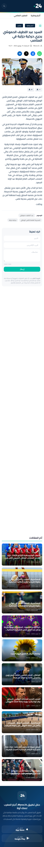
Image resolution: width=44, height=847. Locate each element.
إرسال (22, 269)
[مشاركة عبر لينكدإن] (19, 53)
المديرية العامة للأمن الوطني (30, 220)
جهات (8, 15)
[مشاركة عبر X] (26, 53)
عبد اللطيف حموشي (26, 215)
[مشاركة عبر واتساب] (39, 53)
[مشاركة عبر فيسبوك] (33, 53)
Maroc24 (36, 45)
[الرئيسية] (40, 25)
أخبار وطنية (35, 15)
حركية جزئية (12, 220)
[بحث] (4, 6)
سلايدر (19, 25)
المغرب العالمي (20, 15)
